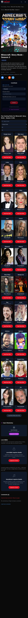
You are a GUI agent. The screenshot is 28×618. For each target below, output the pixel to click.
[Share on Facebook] (2, 77)
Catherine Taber (7, 153)
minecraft (4, 60)
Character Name (6, 91)
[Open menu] (25, 2)
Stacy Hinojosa (7, 293)
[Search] (21, 2)
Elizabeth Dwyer (20, 322)
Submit (14, 102)
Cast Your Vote (7, 157)
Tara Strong (20, 378)
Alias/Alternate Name (9, 96)
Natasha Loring (20, 209)
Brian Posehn (7, 237)
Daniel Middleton (7, 322)
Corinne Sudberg (7, 406)
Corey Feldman (20, 265)
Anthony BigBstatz (7, 350)
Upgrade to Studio (14, 434)
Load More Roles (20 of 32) (14, 415)
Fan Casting (3, 6)
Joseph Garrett (20, 293)
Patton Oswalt (20, 153)
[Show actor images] (14, 130)
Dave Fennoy (21, 237)
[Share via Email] (13, 77)
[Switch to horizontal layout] (14, 127)
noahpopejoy (10, 74)
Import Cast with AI (15, 109)
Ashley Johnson (21, 181)
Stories (8, 6)
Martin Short (7, 209)
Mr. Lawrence (7, 378)
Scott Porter (7, 181)
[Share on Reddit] (9, 77)
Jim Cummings (20, 406)
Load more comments (6, 504)
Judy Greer (20, 350)
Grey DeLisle (7, 265)
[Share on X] (6, 77)
